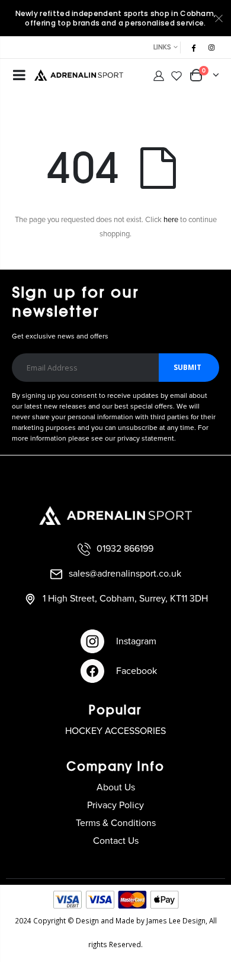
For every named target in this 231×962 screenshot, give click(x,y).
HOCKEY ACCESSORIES (115, 731)
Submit (187, 367)
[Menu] (19, 77)
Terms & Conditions (116, 823)
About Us (116, 787)
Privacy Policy (115, 805)
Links (162, 47)
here (170, 220)
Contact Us (116, 841)
